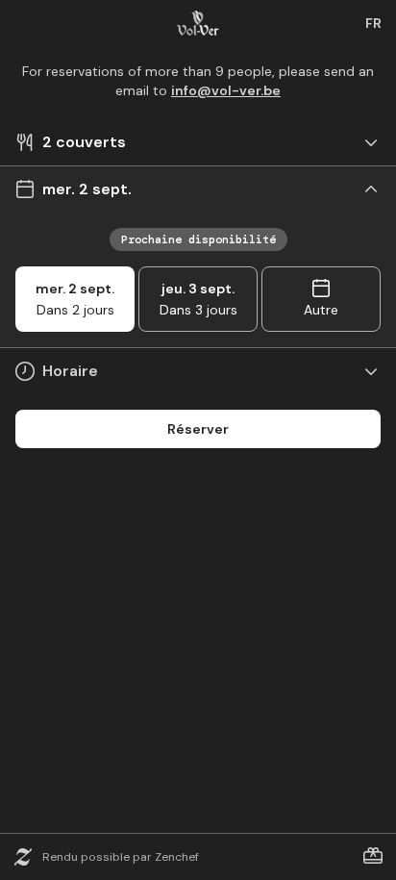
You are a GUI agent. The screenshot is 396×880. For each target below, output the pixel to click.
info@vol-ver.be (226, 90)
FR (373, 23)
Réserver (198, 429)
